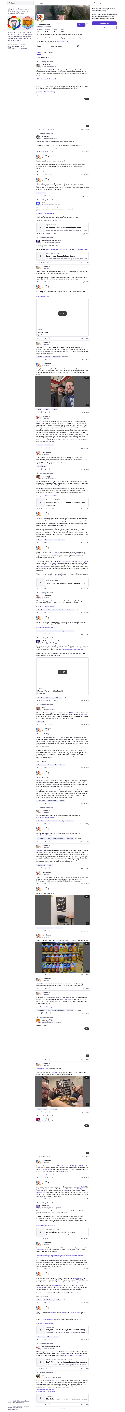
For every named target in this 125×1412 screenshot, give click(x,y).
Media (44, 52)
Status (18, 1401)
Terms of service (19, 1402)
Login (104, 27)
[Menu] (86, 24)
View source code (18, 1407)
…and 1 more (64, 356)
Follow (81, 25)
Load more (62, 1408)
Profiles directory (25, 1401)
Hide (86, 99)
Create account (104, 23)
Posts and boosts (42, 58)
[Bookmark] (51, 129)
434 (46, 31)
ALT (87, 126)
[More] (54, 129)
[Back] (37, 3)
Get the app (20, 1406)
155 (38, 31)
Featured (50, 52)
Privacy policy (11, 1402)
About (14, 1401)
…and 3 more (64, 1299)
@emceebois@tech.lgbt (43, 26)
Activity (39, 52)
